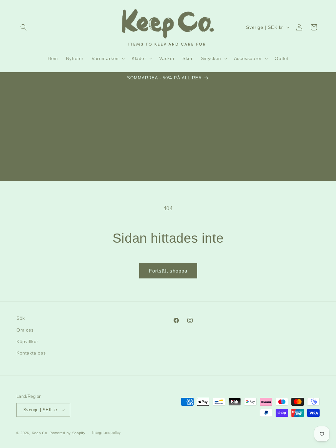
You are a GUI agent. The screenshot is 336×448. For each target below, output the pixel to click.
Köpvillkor (27, 341)
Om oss (25, 330)
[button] (23, 27)
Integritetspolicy (106, 433)
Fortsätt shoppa (168, 271)
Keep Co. (40, 433)
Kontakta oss (31, 353)
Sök (20, 318)
